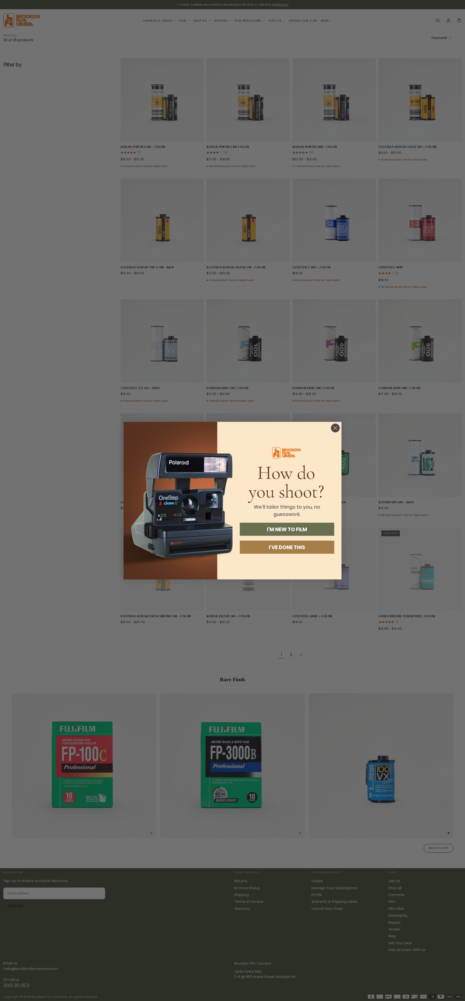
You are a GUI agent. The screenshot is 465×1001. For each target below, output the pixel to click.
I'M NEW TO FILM (287, 529)
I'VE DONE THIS (287, 547)
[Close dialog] (335, 428)
